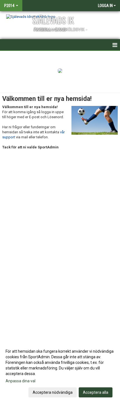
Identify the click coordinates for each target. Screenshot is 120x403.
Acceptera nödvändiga (53, 392)
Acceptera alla (95, 392)
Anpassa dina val (20, 381)
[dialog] (60, 371)
